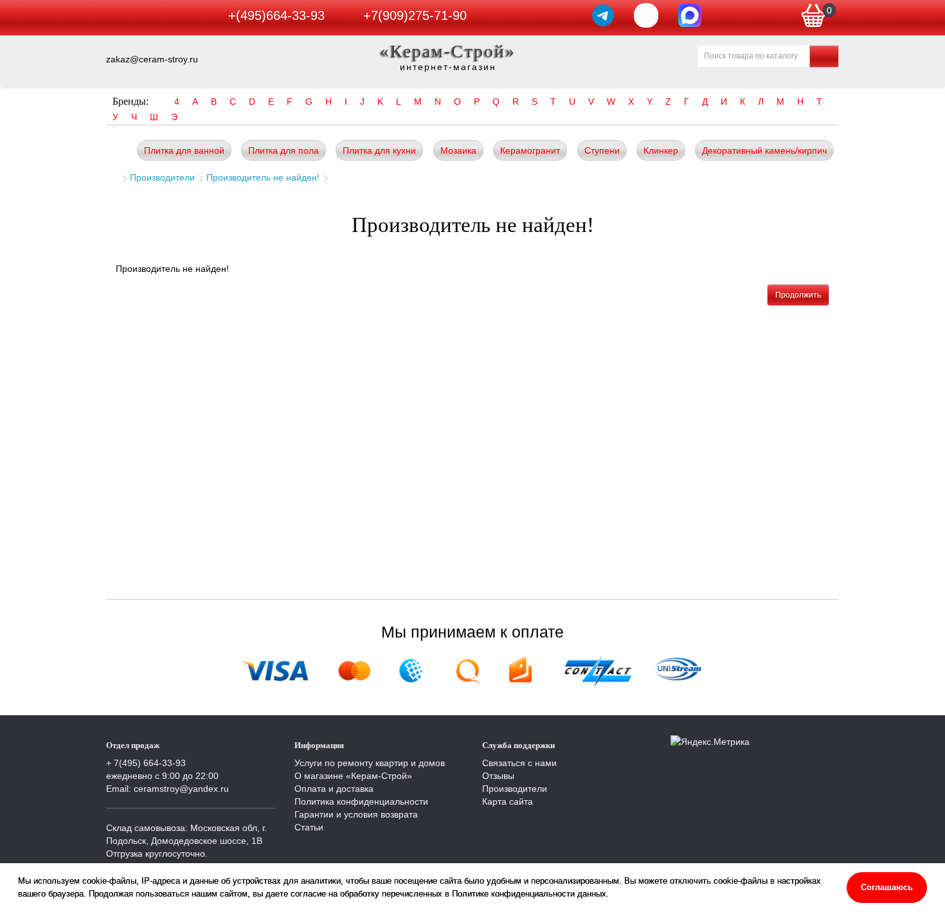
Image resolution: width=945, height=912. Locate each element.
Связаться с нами (519, 763)
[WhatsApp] (646, 15)
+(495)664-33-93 (276, 15)
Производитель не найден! (263, 177)
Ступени (602, 150)
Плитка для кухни (379, 150)
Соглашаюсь (887, 887)
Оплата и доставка (334, 788)
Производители (162, 177)
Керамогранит (530, 150)
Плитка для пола (283, 150)
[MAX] (689, 15)
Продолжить (798, 295)
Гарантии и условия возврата (356, 814)
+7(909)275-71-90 (415, 15)
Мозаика (458, 150)
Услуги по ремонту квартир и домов (369, 763)
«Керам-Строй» (448, 51)
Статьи (308, 827)
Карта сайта (507, 801)
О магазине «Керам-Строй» (353, 776)
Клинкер (661, 150)
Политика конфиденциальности (361, 801)
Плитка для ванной (184, 150)
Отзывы (498, 776)
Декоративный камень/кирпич (764, 150)
